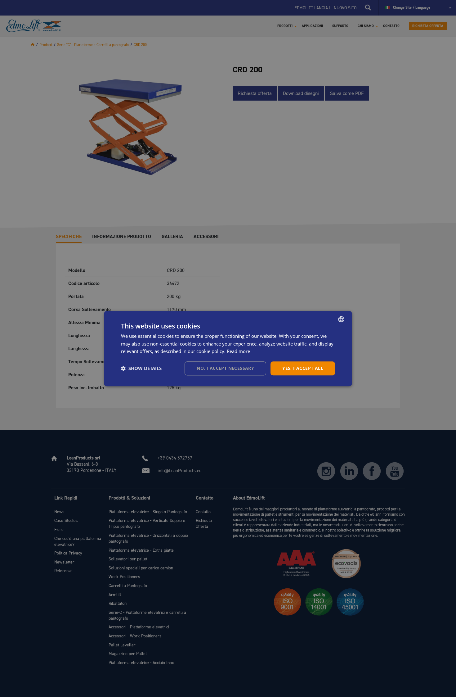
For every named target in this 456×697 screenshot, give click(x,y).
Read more (238, 351)
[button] (141, 368)
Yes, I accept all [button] (302, 368)
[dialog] (228, 348)
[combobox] (341, 319)
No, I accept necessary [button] (225, 368)
